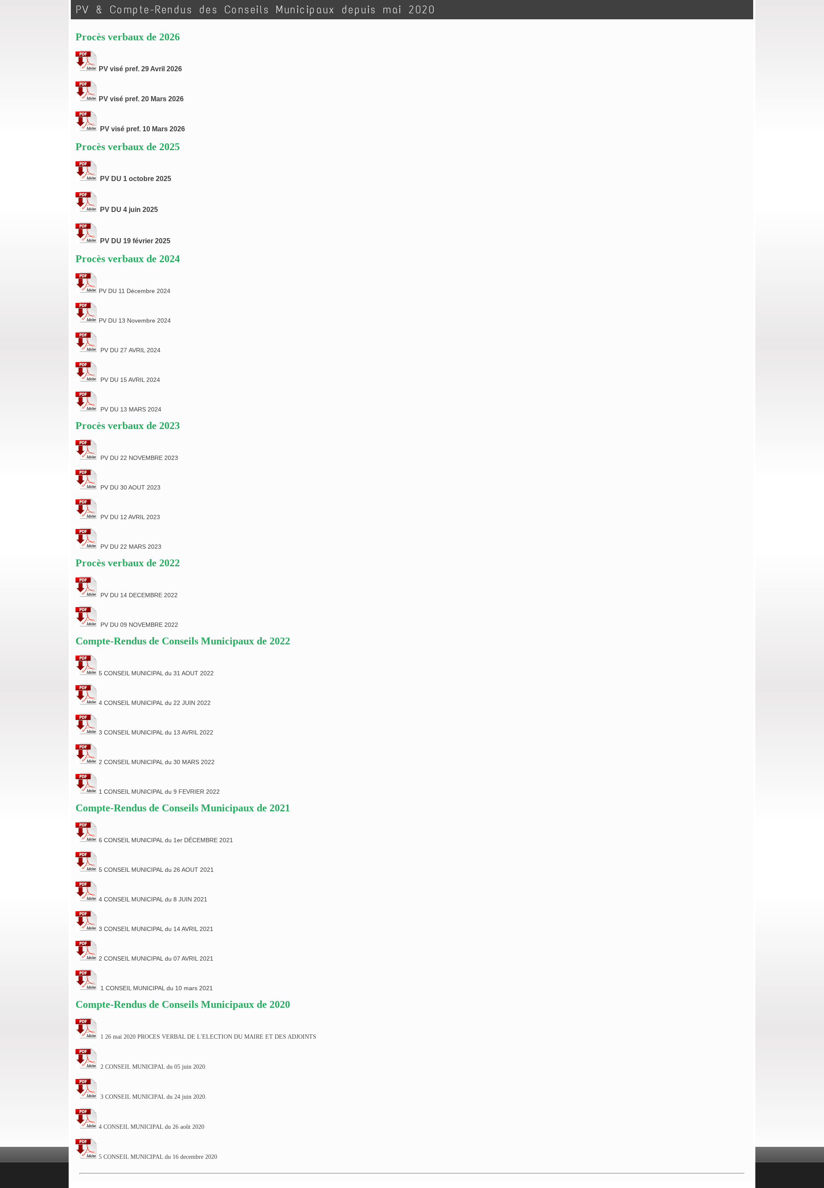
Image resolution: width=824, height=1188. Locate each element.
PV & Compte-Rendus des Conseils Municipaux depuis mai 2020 (255, 9)
